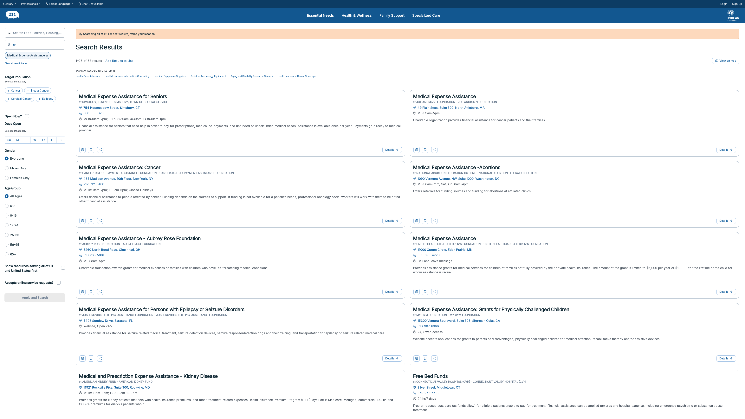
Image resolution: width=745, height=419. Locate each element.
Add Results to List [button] (119, 60)
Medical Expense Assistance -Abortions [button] (456, 167)
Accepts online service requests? (29, 283)
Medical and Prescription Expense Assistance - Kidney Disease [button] (148, 376)
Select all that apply (15, 130)
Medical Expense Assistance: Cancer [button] (119, 167)
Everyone (17, 158)
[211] (12, 15)
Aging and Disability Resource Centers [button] (252, 76)
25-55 (14, 235)
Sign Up (737, 3)
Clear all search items (16, 63)
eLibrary (8, 3)
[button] (91, 150)
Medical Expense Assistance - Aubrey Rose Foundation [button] (140, 238)
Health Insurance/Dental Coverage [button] (297, 76)
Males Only (18, 168)
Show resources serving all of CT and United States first (29, 268)
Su (9, 140)
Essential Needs (320, 15)
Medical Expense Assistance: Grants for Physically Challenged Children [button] (491, 309)
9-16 (13, 215)
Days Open (13, 124)
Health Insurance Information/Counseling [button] (127, 76)
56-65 (14, 245)
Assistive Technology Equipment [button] (208, 76)
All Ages (16, 196)
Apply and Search (35, 298)
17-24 (14, 225)
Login (723, 3)
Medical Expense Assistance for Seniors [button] (123, 96)
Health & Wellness (357, 15)
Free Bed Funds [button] (430, 376)
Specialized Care (426, 15)
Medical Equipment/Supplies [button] (169, 76)
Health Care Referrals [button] (88, 76)
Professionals (29, 3)
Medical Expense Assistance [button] (444, 96)
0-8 (12, 206)
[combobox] (35, 32)
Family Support (392, 15)
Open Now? (13, 116)
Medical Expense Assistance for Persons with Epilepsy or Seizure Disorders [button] (161, 309)
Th (43, 140)
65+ (13, 254)
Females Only (19, 178)
